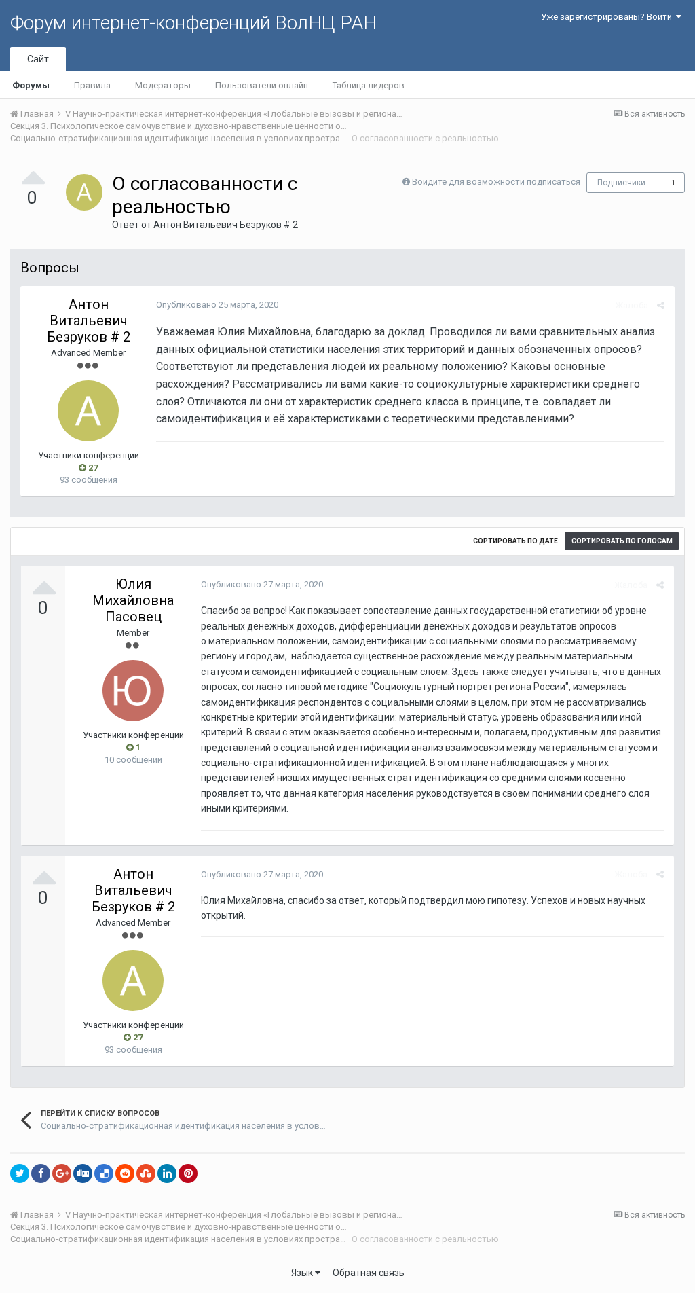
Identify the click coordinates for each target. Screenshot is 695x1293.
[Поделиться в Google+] (61, 1173)
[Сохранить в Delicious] (103, 1173)
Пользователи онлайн (261, 85)
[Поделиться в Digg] (82, 1173)
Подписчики (621, 182)
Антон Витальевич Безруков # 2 (225, 224)
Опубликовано (217, 304)
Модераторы (163, 85)
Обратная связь (369, 1272)
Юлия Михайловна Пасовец (133, 600)
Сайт (38, 59)
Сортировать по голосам (622, 541)
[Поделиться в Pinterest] (188, 1173)
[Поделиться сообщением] (660, 305)
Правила (92, 85)
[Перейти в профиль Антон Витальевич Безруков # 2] (84, 192)
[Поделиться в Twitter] (19, 1173)
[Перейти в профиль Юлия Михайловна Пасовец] (133, 690)
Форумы (31, 85)
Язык (303, 1272)
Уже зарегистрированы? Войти (608, 17)
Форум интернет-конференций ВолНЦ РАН (193, 23)
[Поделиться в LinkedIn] (166, 1173)
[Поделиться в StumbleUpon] (145, 1173)
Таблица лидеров (369, 85)
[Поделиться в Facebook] (40, 1173)
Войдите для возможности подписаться (496, 182)
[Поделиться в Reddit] (124, 1173)
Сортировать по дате (515, 541)
